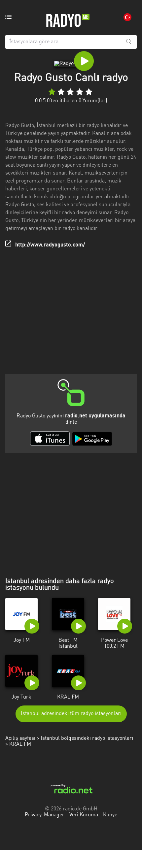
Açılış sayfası (20, 738)
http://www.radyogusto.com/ (50, 245)
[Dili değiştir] (127, 17)
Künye (110, 815)
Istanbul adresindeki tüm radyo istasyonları (71, 713)
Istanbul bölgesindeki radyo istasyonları (87, 738)
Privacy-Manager (44, 815)
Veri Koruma (83, 815)
